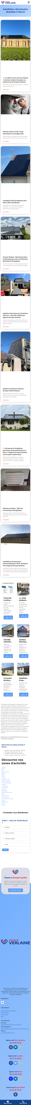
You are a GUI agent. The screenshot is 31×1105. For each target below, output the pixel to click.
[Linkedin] (15, 1047)
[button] (28, 2)
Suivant (5, 849)
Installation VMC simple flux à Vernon (14, 753)
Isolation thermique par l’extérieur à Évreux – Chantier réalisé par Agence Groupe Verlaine (15, 315)
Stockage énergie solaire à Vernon (13, 752)
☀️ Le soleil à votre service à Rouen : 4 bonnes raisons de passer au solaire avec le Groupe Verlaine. (15, 80)
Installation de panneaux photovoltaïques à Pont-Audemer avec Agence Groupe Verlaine (15, 563)
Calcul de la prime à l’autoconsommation (12, 600)
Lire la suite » (6, 89)
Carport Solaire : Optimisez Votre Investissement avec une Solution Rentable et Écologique (15, 259)
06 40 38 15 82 (15, 1074)
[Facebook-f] (11, 1047)
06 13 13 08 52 (15, 1059)
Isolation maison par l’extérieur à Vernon (15, 750)
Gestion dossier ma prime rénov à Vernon (15, 755)
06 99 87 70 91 (16, 1043)
